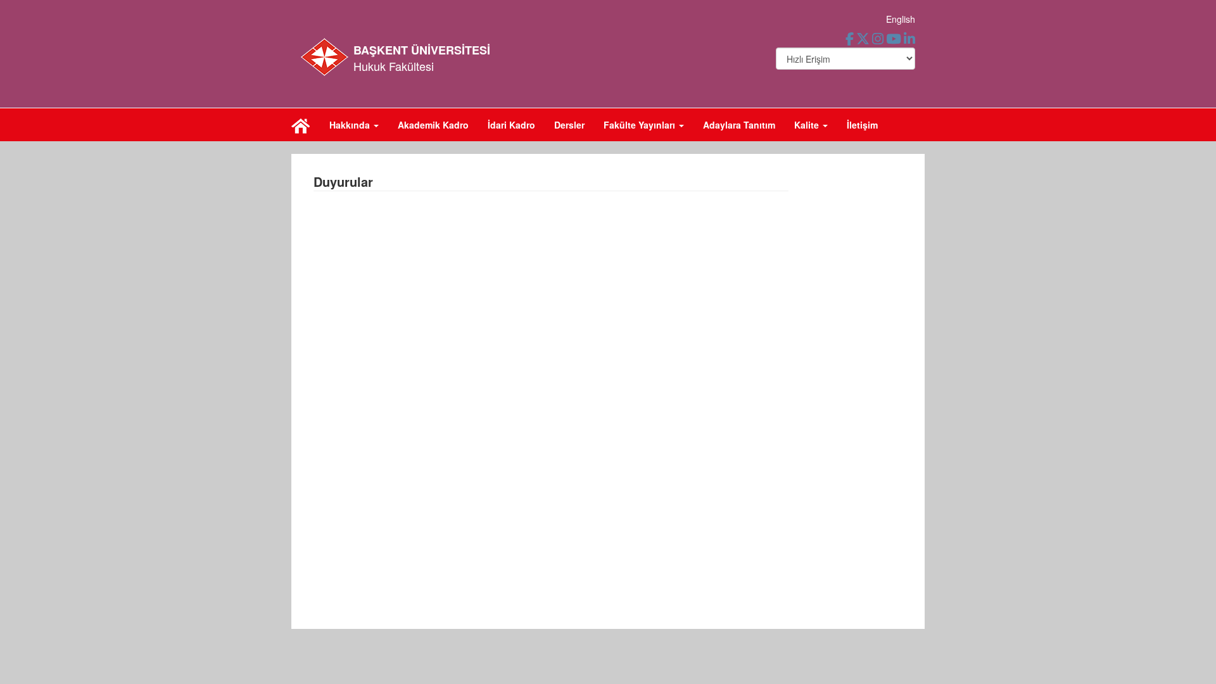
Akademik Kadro (433, 124)
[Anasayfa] (301, 125)
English (900, 19)
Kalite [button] (807, 124)
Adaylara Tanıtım (739, 124)
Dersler (569, 124)
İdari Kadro (511, 124)
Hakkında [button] (350, 124)
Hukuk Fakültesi (393, 66)
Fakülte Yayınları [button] (641, 124)
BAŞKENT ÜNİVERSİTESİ (421, 50)
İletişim (862, 124)
